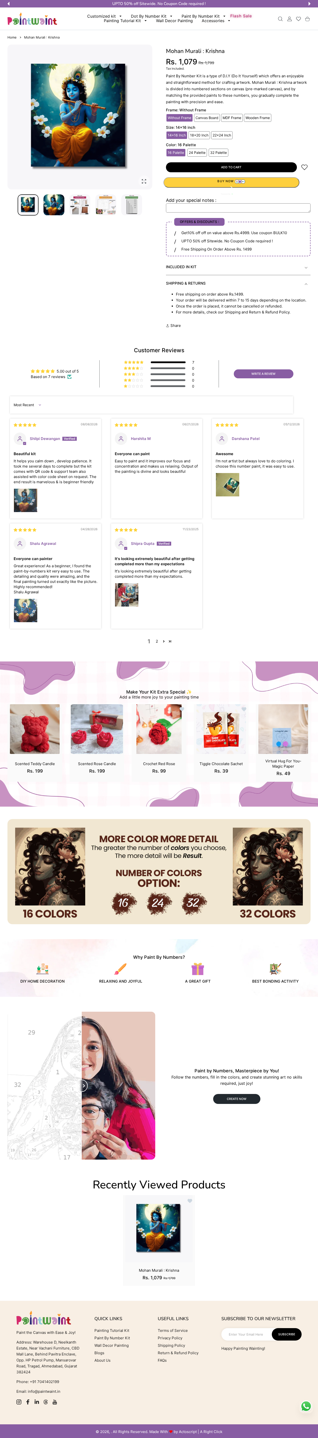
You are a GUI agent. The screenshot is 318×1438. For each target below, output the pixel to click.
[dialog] (280, 18)
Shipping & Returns (186, 283)
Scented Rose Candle (97, 763)
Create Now (236, 1099)
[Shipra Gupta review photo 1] (127, 595)
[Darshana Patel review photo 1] (227, 485)
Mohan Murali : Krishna (159, 1270)
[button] (8, 4)
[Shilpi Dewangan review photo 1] (26, 500)
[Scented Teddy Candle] (34, 729)
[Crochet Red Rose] (159, 729)
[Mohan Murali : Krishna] (159, 1228)
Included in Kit (181, 266)
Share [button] (175, 325)
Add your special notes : (191, 200)
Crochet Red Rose (159, 763)
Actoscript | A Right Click (200, 1431)
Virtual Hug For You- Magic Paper (283, 764)
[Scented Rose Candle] (97, 729)
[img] (25, 425)
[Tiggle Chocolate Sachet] (221, 729)
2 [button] (157, 641)
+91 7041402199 (44, 1381)
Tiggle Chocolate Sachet (221, 763)
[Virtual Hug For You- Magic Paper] (283, 729)
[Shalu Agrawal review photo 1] (26, 610)
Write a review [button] (263, 374)
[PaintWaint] (32, 18)
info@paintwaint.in (44, 1391)
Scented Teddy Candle (35, 763)
